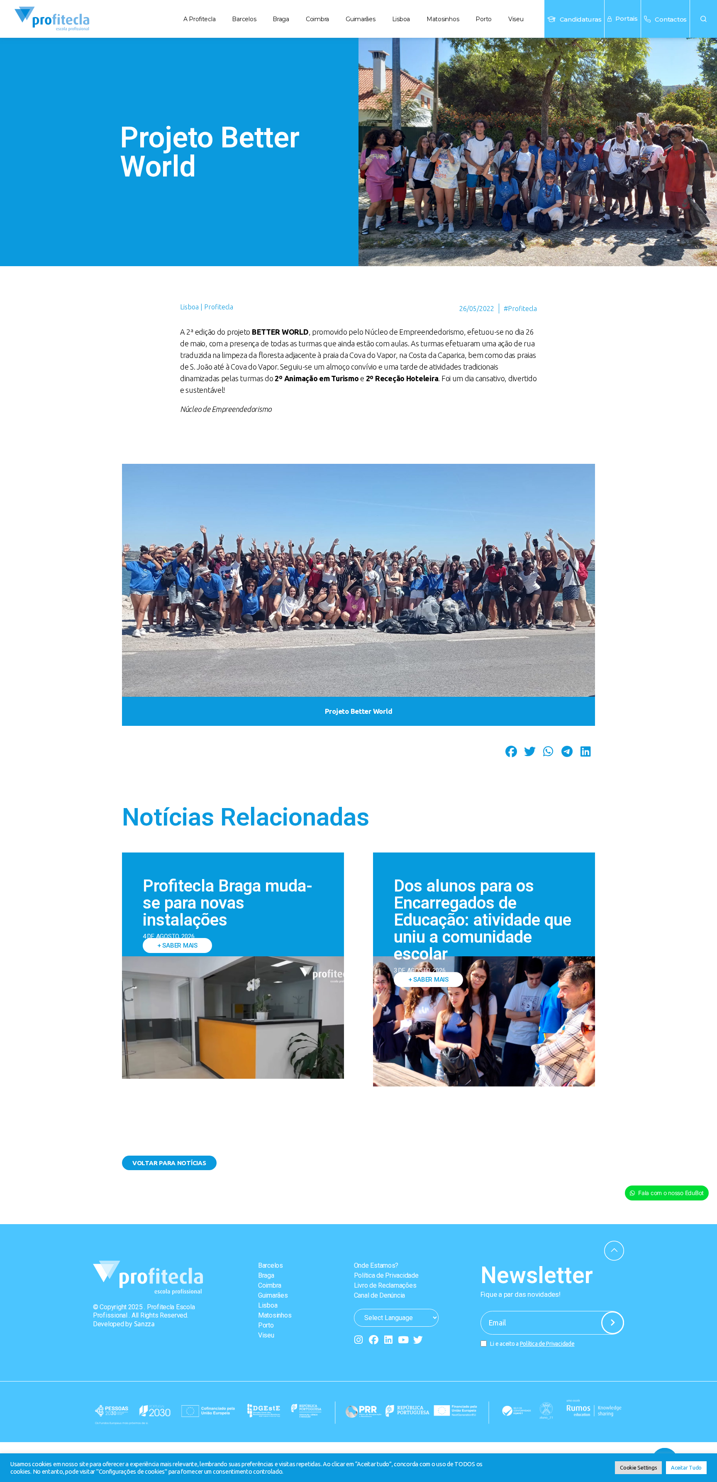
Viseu (516, 19)
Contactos (671, 19)
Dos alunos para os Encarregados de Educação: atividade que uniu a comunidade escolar (482, 920)
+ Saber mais (177, 945)
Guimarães (361, 19)
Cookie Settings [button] (638, 1467)
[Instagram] (358, 1340)
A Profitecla (199, 19)
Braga (281, 19)
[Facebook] (373, 1340)
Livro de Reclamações (385, 1285)
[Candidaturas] (551, 19)
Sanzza (144, 1324)
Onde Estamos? (376, 1265)
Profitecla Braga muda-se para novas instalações (227, 903)
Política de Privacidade (386, 1275)
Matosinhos (443, 19)
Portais (626, 18)
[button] (703, 19)
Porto (484, 19)
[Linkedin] (388, 1340)
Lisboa (401, 19)
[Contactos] (647, 19)
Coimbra (317, 19)
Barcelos (244, 19)
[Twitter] (418, 1340)
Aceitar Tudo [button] (686, 1467)
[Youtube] (403, 1340)
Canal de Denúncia (379, 1295)
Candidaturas (581, 19)
